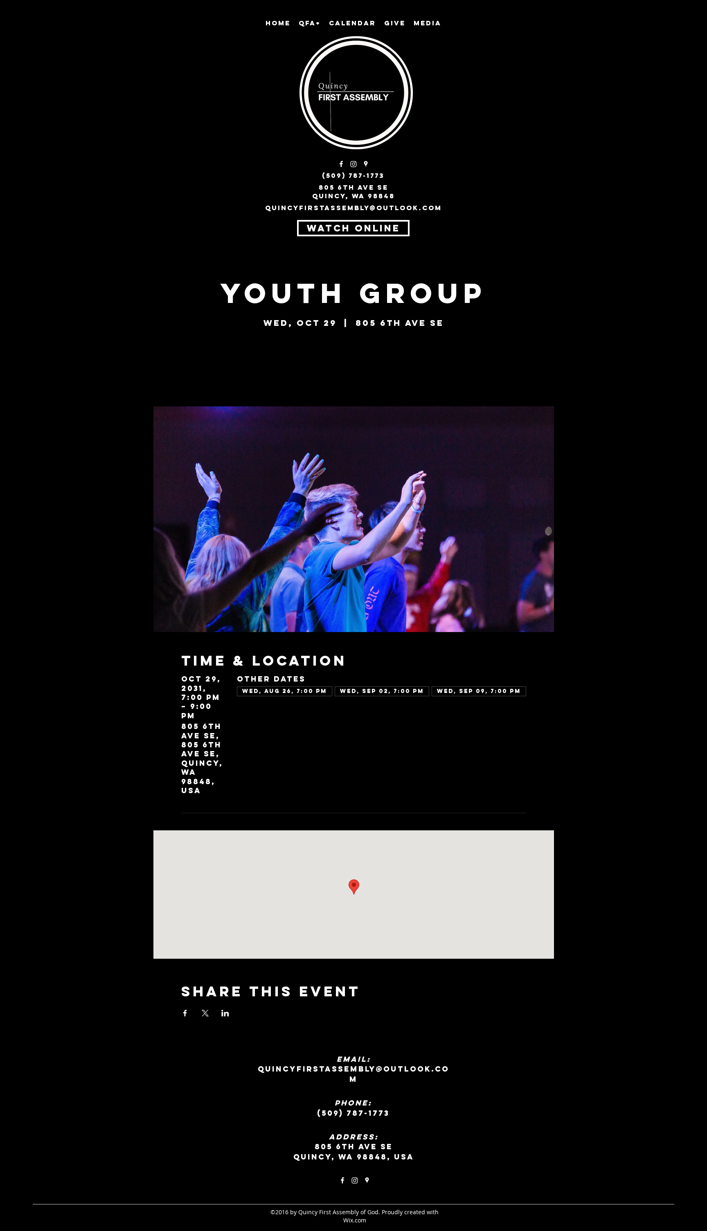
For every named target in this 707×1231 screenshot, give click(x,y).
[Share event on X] (205, 1013)
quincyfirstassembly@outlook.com (353, 208)
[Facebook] (341, 164)
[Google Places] (366, 164)
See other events (353, 368)
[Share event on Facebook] (185, 1013)
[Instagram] (353, 164)
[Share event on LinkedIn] (225, 1013)
